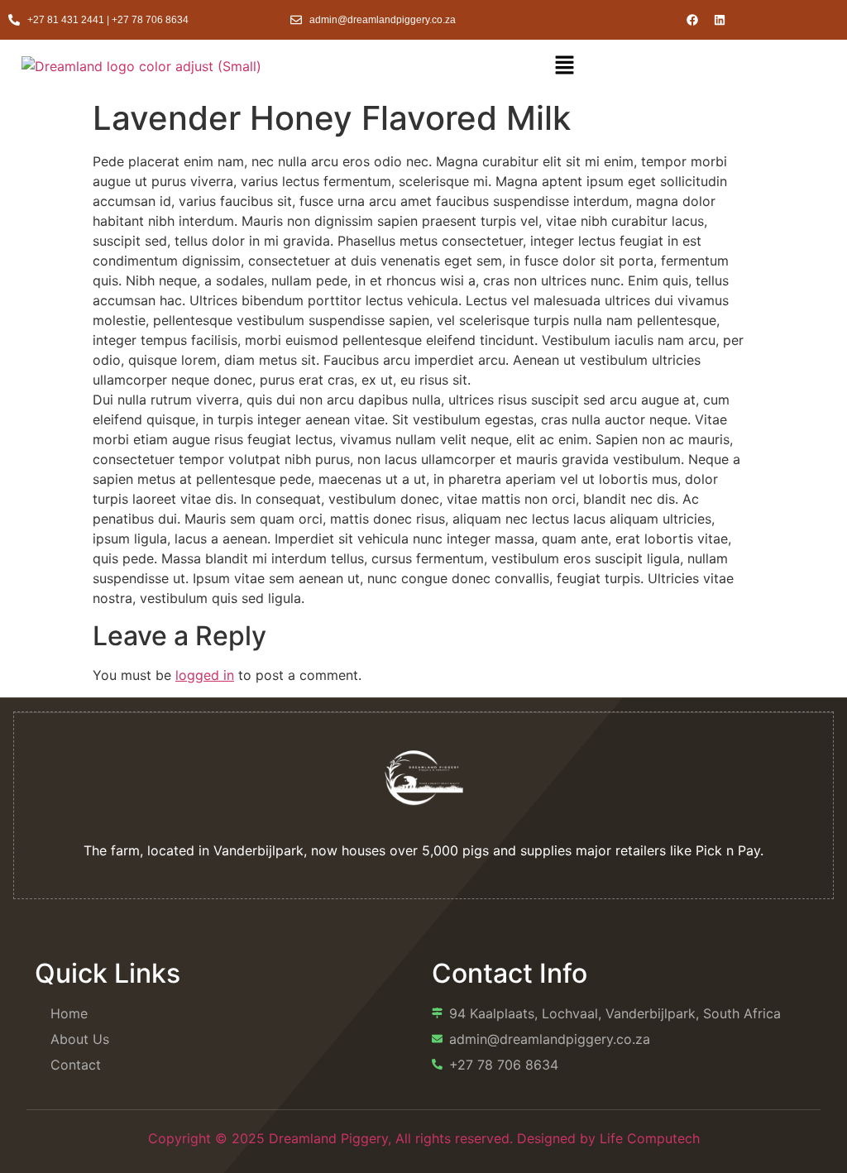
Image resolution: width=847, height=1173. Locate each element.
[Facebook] (692, 19)
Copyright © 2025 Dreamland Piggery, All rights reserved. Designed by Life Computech (424, 1138)
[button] (564, 66)
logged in (204, 675)
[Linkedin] (719, 19)
